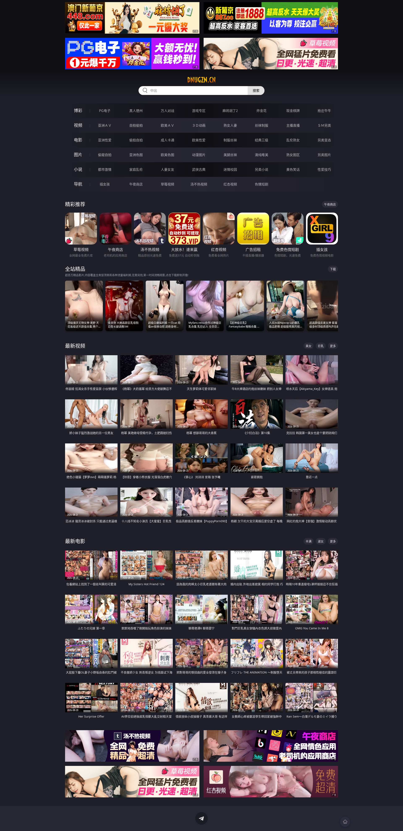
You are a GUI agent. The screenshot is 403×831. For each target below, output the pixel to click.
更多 (333, 346)
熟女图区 (293, 155)
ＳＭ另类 (324, 125)
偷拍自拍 (136, 140)
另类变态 (324, 140)
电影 (78, 140)
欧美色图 (167, 155)
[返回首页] (345, 822)
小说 (78, 169)
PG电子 (104, 110)
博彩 (78, 110)
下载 (333, 269)
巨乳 (321, 346)
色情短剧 (261, 184)
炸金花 (261, 110)
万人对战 (167, 110)
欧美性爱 (198, 140)
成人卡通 (167, 140)
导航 (78, 184)
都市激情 (104, 169)
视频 (78, 125)
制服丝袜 (230, 140)
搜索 (256, 90)
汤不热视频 (198, 184)
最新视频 (75, 345)
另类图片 (324, 155)
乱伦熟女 (293, 140)
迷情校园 (230, 169)
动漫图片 (198, 155)
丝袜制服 (261, 125)
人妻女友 (167, 169)
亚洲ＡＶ (104, 125)
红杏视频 (230, 184)
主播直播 (293, 125)
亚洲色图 (136, 155)
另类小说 (261, 169)
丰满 (308, 541)
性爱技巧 (324, 169)
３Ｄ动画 (198, 125)
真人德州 (136, 110)
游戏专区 (198, 110)
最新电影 (75, 541)
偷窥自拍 (104, 155)
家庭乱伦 (136, 169)
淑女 (321, 541)
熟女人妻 (230, 125)
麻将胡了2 (230, 110)
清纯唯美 (261, 155)
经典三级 (261, 140)
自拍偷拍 (136, 125)
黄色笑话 (293, 169)
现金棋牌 (293, 110)
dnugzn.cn (201, 80)
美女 (308, 346)
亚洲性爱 (104, 140)
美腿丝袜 (230, 155)
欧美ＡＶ (167, 125)
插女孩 (105, 184)
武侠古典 (198, 169)
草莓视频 (167, 184)
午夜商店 (136, 184)
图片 (78, 155)
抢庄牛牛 (324, 110)
